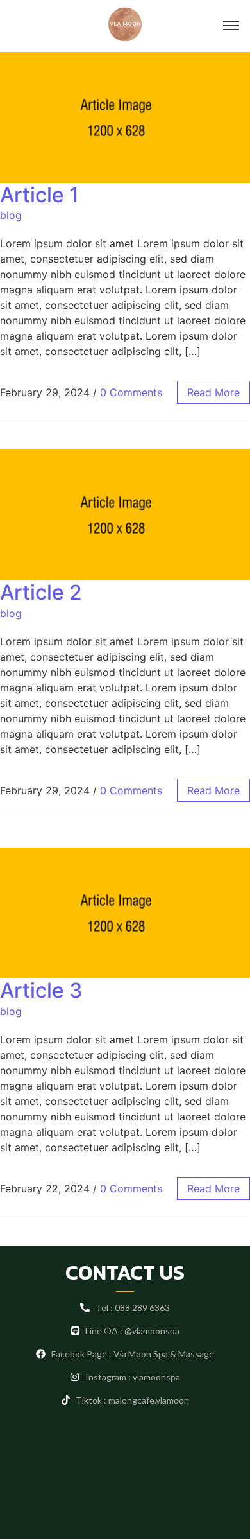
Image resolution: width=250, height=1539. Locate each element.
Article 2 (41, 592)
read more (213, 392)
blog (11, 215)
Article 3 (41, 990)
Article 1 (39, 194)
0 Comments (131, 392)
